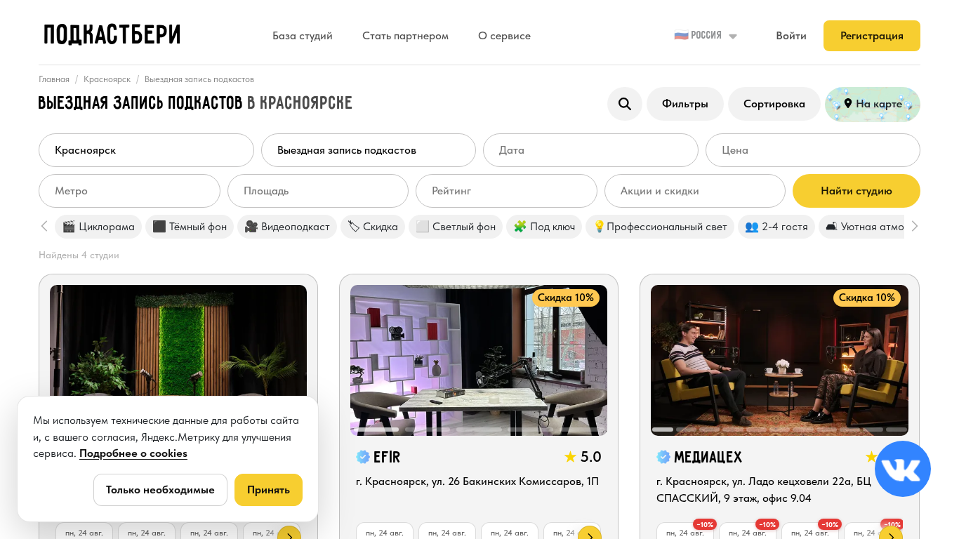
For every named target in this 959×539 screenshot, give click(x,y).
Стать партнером (405, 35)
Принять (268, 489)
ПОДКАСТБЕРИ (113, 36)
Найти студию (856, 190)
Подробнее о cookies (133, 453)
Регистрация (872, 35)
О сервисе (504, 35)
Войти (791, 35)
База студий (302, 35)
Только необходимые (160, 489)
